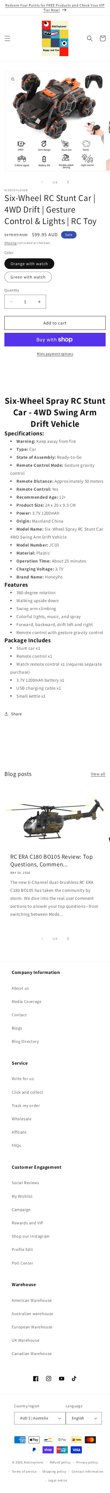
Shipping (10, 243)
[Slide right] (68, 182)
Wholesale (21, 1118)
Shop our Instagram (31, 1236)
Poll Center (22, 1263)
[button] (7, 38)
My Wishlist (22, 1196)
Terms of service (24, 1471)
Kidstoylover (33, 1462)
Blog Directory (25, 1041)
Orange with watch (29, 263)
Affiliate (19, 1132)
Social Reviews (25, 1182)
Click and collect (27, 1092)
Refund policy (60, 1462)
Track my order (26, 1105)
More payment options (55, 353)
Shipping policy (54, 1471)
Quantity (11, 290)
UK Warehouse (25, 1340)
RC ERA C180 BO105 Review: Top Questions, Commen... (51, 860)
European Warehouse (32, 1327)
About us (20, 988)
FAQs (16, 1145)
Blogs (17, 1028)
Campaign (21, 1209)
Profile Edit (22, 1249)
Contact (19, 1014)
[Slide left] (42, 182)
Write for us (23, 1078)
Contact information (88, 1471)
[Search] (89, 38)
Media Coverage (26, 1001)
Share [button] (16, 713)
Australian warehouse (32, 1313)
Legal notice (57, 1480)
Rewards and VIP (27, 1222)
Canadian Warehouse (32, 1353)
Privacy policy (87, 1462)
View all (98, 774)
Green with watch (28, 277)
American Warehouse (32, 1300)
